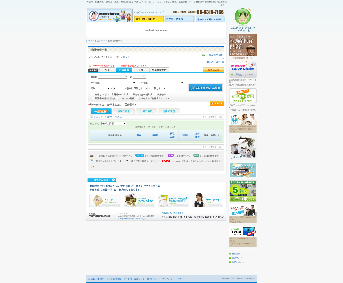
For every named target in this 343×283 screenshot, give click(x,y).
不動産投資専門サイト (243, 58)
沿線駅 (155, 135)
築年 (197, 133)
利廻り (185, 135)
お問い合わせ (238, 262)
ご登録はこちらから (243, 74)
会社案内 (236, 253)
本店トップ (100, 40)
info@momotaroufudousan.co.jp (131, 218)
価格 (139, 135)
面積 (172, 137)
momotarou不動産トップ (99, 279)
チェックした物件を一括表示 (108, 117)
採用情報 (117, 279)
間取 (172, 133)
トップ (89, 40)
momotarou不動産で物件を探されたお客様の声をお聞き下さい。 (243, 128)
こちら (128, 56)
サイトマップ (157, 12)
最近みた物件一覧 (215, 62)
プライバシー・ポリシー (173, 279)
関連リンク (237, 258)
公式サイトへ (142, 12)
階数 (197, 137)
